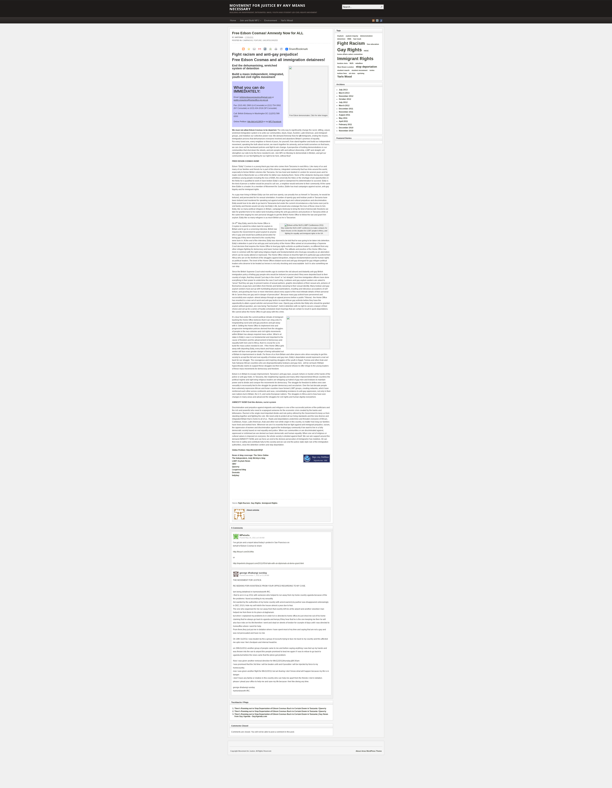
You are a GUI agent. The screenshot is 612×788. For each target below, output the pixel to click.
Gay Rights (256, 503)
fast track (357, 39)
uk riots (352, 73)
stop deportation (366, 66)
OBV (234, 464)
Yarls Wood (344, 76)
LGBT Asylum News (241, 461)
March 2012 (344, 105)
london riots (342, 63)
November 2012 (346, 96)
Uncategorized (270, 40)
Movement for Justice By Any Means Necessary (267, 7)
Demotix (236, 472)
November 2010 (346, 131)
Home (233, 20)
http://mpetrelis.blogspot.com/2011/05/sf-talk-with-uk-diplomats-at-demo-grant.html (268, 563)
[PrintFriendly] (270, 48)
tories (372, 70)
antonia (239, 37)
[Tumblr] (265, 48)
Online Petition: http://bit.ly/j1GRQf (247, 450)
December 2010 (346, 128)
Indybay (235, 475)
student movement (360, 70)
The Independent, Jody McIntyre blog (248, 458)
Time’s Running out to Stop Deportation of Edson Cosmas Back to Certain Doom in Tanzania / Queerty (280, 708)
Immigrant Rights (269, 503)
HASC (366, 51)
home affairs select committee (350, 54)
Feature (258, 40)
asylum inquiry (352, 36)
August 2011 (344, 115)
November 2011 (346, 112)
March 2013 (344, 93)
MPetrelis (245, 535)
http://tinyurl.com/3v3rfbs (243, 552)
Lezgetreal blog (239, 470)
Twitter (377, 20)
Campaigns (248, 40)
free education (373, 44)
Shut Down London (345, 67)
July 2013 (343, 90)
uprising (360, 73)
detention (341, 39)
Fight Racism (244, 503)
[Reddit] (281, 48)
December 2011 (346, 109)
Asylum (340, 36)
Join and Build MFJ (248, 21)
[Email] (254, 48)
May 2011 (343, 118)
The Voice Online (261, 455)
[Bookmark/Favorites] (248, 48)
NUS (351, 63)
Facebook (381, 20)
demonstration (366, 36)
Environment (270, 20)
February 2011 (345, 124)
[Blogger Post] (243, 48)
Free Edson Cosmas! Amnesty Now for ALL (267, 33)
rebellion (359, 63)
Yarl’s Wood (287, 20)
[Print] (276, 48)
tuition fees (342, 73)
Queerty (235, 467)
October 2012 (345, 99)
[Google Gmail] (259, 48)
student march (343, 70)
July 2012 (343, 102)
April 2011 (343, 121)
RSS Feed (373, 20)
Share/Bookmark (298, 49)
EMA (349, 39)
